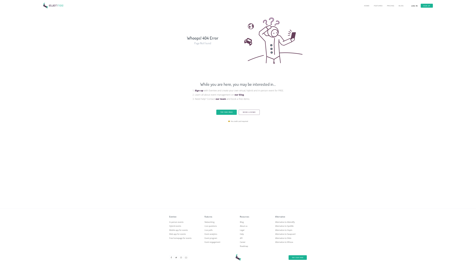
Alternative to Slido (283, 238)
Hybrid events (175, 226)
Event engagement (212, 242)
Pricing (390, 6)
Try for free (226, 112)
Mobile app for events (178, 230)
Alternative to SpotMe (284, 226)
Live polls (209, 230)
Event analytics (211, 234)
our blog (239, 94)
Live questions (211, 226)
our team (221, 98)
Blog (401, 6)
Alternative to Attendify (285, 222)
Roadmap (244, 246)
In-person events (176, 222)
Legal (242, 230)
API (241, 238)
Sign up (426, 6)
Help (242, 234)
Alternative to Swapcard (285, 234)
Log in (414, 6)
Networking (209, 222)
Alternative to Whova (284, 242)
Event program (211, 238)
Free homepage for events (180, 238)
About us (243, 226)
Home (366, 6)
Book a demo (249, 112)
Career (242, 242)
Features (378, 6)
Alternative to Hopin (283, 230)
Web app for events (177, 234)
